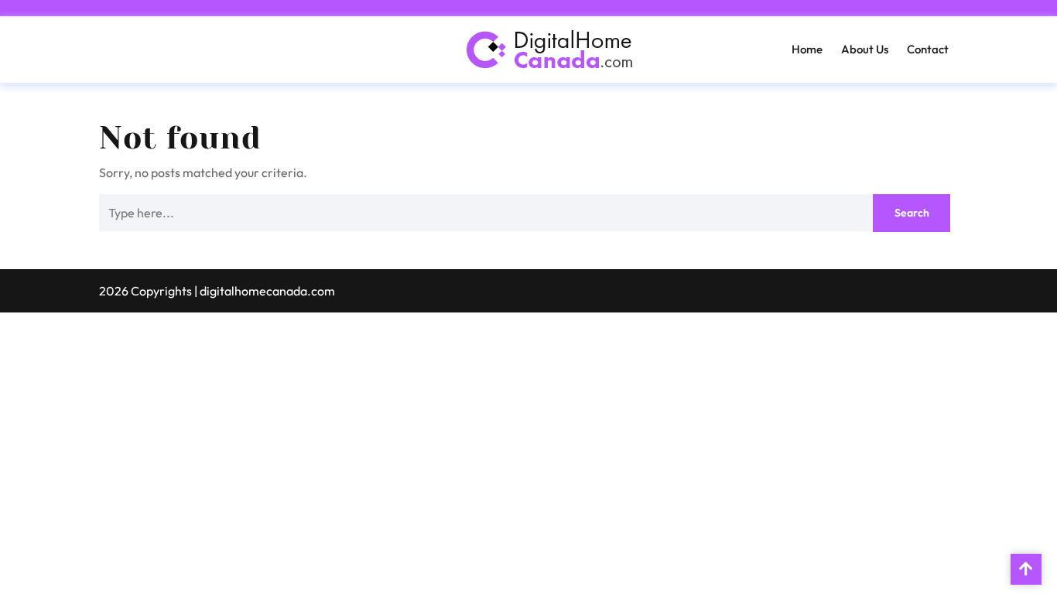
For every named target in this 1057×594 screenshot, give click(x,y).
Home (807, 49)
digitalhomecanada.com (267, 291)
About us (864, 49)
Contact (928, 49)
